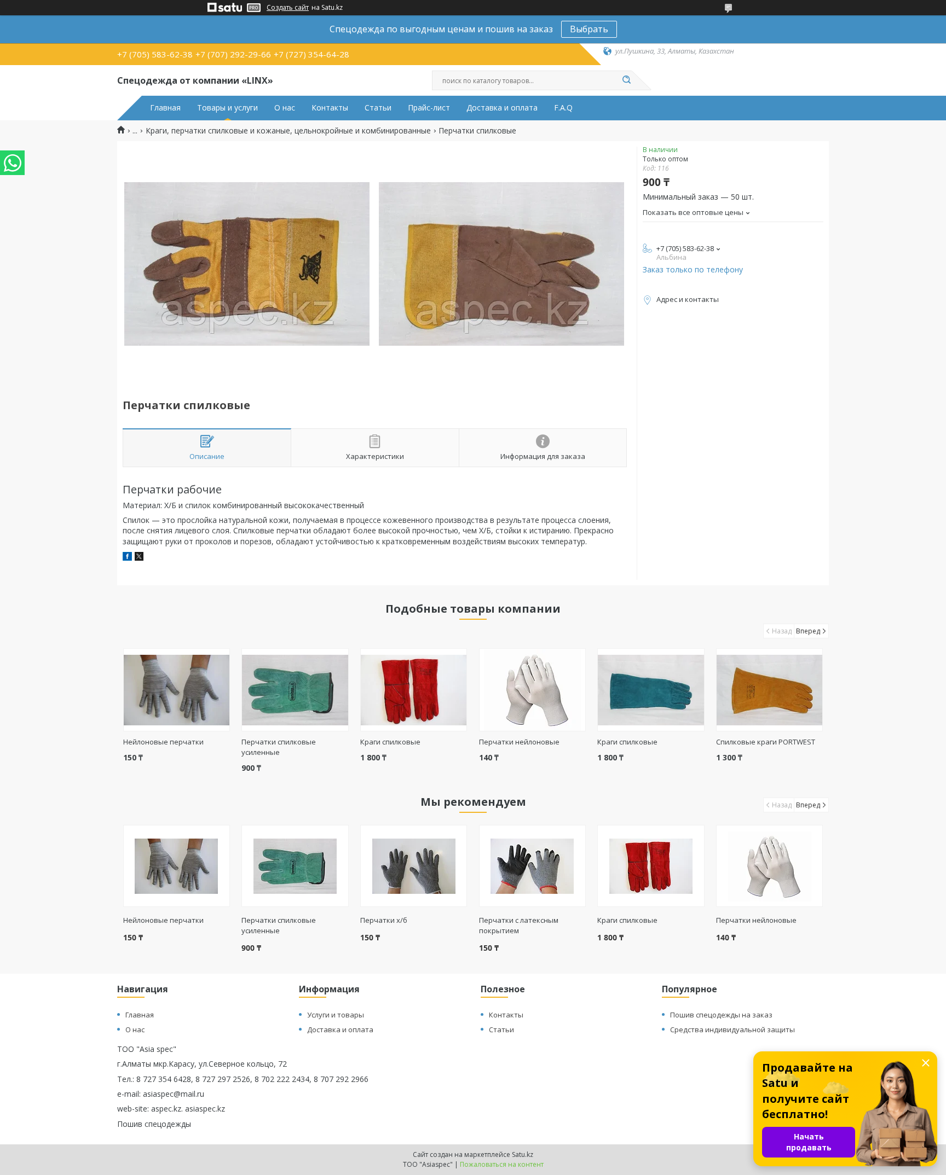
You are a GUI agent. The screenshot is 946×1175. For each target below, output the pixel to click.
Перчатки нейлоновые (519, 742)
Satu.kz (522, 1154)
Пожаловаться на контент (502, 1164)
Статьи (378, 108)
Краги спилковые (390, 742)
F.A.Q (563, 108)
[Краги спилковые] (413, 689)
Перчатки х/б (383, 920)
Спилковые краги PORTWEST (765, 742)
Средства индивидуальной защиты (732, 1029)
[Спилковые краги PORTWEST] (769, 689)
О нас (284, 108)
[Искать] (626, 80)
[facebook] (127, 557)
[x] (139, 557)
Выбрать (589, 29)
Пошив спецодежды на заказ (721, 1015)
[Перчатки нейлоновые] (532, 689)
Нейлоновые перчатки (163, 742)
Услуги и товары (335, 1015)
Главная (165, 108)
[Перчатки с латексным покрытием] (532, 866)
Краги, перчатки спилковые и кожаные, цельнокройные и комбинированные (288, 131)
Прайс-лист (429, 108)
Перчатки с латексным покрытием (518, 925)
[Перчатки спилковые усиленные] (294, 689)
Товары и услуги (227, 108)
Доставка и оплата (502, 108)
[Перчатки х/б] (413, 866)
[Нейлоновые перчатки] (176, 689)
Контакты (330, 108)
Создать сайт (288, 7)
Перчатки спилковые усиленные (278, 747)
